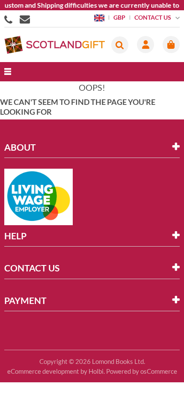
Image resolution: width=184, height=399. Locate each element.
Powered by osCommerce (141, 371)
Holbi (96, 371)
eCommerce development (43, 371)
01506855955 (9, 19)
